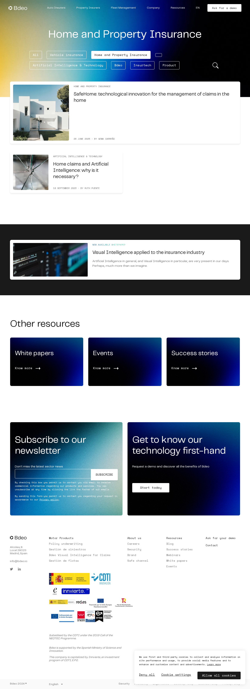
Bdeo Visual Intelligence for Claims (80, 555)
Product (169, 65)
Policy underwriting (65, 544)
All (36, 54)
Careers (133, 544)
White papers (177, 561)
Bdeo (118, 65)
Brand (131, 555)
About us (134, 538)
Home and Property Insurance (121, 54)
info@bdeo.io (18, 561)
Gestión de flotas (64, 561)
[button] (56, 8)
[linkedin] (19, 569)
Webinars (173, 555)
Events (171, 566)
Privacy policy (49, 499)
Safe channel (137, 561)
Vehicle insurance (66, 54)
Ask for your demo (221, 538)
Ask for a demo (224, 8)
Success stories (179, 549)
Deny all (147, 674)
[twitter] (11, 569)
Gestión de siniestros (67, 549)
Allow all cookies (219, 675)
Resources (174, 538)
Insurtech (142, 65)
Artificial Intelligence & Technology (68, 65)
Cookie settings (176, 674)
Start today (151, 487)
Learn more (214, 664)
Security (134, 549)
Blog (169, 544)
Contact (212, 545)
